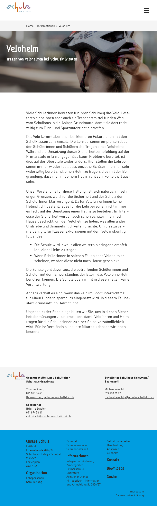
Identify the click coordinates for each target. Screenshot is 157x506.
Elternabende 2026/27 (39, 450)
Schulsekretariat (77, 445)
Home (30, 26)
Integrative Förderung (80, 461)
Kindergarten (74, 465)
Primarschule (75, 469)
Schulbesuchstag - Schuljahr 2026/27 (44, 456)
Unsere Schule (37, 442)
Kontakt (113, 460)
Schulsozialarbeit (77, 449)
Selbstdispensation (119, 441)
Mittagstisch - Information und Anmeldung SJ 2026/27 (83, 482)
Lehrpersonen (35, 478)
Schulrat (71, 441)
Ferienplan (33, 462)
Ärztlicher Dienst (77, 476)
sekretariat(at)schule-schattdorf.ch (48, 416)
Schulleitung (34, 482)
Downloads (115, 469)
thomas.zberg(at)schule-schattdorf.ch (50, 397)
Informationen (46, 26)
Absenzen (113, 449)
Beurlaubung (115, 445)
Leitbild (31, 446)
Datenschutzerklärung (130, 495)
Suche (112, 477)
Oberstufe (72, 473)
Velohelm (112, 453)
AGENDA (31, 466)
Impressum (136, 491)
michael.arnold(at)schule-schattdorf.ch (129, 397)
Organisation (36, 473)
